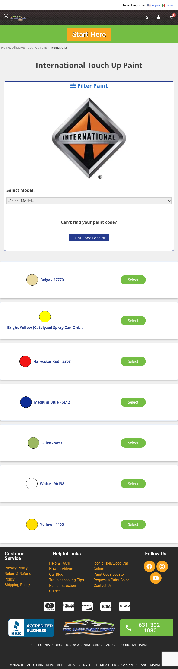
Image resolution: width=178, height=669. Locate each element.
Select (133, 279)
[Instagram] (162, 566)
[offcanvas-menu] (6, 16)
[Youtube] (156, 578)
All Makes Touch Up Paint (29, 47)
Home (5, 47)
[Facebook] (149, 566)
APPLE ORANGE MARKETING (147, 665)
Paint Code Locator (89, 237)
